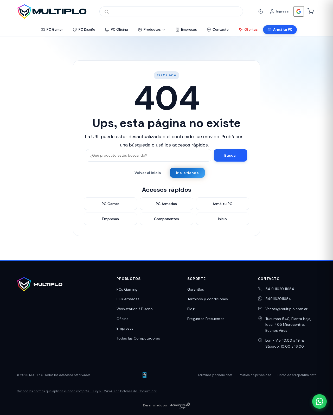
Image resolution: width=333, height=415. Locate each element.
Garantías (195, 289)
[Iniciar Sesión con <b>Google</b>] (298, 11)
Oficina (123, 318)
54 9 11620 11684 (279, 288)
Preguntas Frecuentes (206, 318)
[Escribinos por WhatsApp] (319, 401)
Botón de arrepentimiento (297, 375)
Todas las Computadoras (138, 338)
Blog (191, 309)
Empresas (125, 328)
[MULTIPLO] (52, 11)
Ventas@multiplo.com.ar (286, 309)
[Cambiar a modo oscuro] (260, 11)
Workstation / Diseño (135, 309)
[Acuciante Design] (180, 406)
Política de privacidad (255, 375)
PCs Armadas (128, 299)
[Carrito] (310, 11)
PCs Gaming (127, 289)
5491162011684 (278, 298)
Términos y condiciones (207, 299)
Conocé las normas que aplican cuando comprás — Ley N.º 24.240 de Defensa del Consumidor (87, 391)
